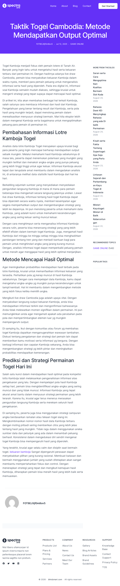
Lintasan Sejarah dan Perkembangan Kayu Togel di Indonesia (99, 183)
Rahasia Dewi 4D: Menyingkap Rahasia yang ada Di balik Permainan (99, 118)
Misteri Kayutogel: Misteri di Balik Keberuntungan (99, 213)
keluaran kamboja (20, 451)
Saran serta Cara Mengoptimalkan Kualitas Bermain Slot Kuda (99, 84)
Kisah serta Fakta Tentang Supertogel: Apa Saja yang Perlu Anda (99, 151)
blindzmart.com (55, 579)
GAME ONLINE (77, 44)
